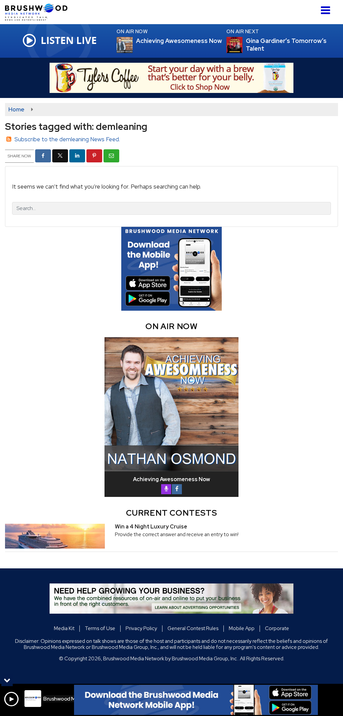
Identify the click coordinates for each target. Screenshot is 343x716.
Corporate (277, 628)
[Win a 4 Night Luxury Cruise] (55, 536)
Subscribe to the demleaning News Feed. (67, 139)
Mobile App (242, 628)
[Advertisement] (171, 78)
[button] (325, 8)
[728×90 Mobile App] (196, 700)
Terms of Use (100, 628)
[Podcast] (166, 489)
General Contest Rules (192, 628)
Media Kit (64, 628)
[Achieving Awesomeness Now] (133, 45)
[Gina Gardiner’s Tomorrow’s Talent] (242, 45)
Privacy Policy (141, 628)
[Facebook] (177, 489)
